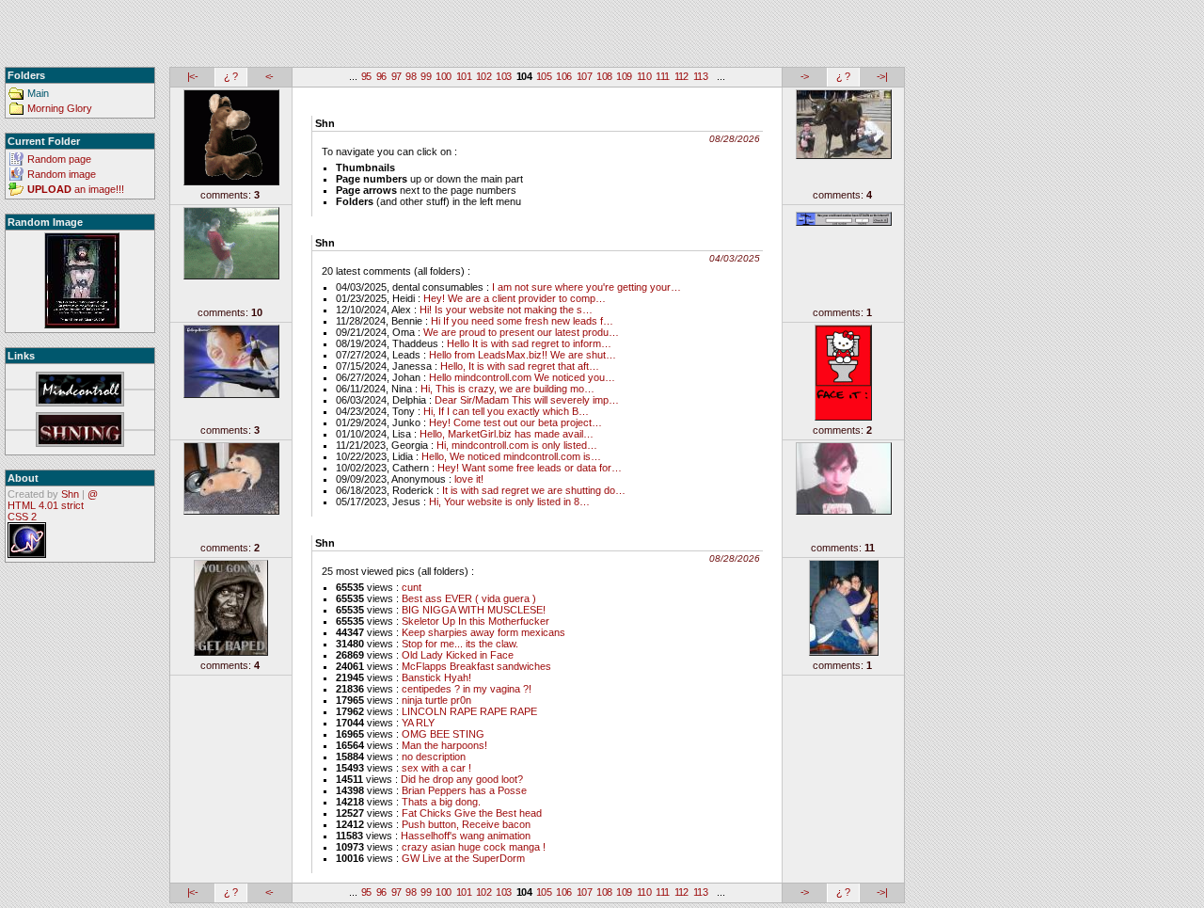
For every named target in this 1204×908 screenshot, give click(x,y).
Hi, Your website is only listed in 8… (509, 501)
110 (644, 76)
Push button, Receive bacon (466, 824)
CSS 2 (22, 516)
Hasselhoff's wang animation (466, 835)
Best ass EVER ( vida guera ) (469, 598)
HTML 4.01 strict (46, 505)
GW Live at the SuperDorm (463, 858)
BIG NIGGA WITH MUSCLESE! (474, 609)
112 (681, 76)
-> (804, 76)
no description (434, 756)
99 (425, 76)
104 (523, 76)
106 (563, 76)
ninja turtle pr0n (436, 700)
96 (381, 76)
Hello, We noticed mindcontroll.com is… (511, 456)
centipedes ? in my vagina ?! (466, 688)
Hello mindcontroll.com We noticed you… (522, 377)
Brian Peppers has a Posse (464, 790)
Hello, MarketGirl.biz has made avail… (507, 433)
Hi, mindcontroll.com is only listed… (516, 445)
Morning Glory (59, 108)
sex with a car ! (436, 767)
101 (463, 76)
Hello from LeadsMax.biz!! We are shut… (522, 354)
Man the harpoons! (444, 745)
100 (443, 76)
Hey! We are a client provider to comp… (514, 298)
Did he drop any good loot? (462, 779)
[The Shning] (80, 430)
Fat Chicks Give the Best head (472, 813)
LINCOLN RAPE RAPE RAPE (469, 711)
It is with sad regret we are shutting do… (534, 490)
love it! (468, 479)
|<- (192, 76)
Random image (61, 174)
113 (700, 76)
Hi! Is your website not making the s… (506, 309)
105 (543, 76)
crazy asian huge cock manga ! (474, 846)
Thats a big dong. (441, 801)
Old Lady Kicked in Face (458, 655)
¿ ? (230, 76)
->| (882, 76)
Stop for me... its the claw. (460, 643)
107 (584, 76)
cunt (411, 587)
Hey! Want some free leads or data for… (529, 467)
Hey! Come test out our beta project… (515, 422)
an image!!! (75, 189)
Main (38, 93)
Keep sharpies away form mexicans (483, 632)
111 (662, 76)
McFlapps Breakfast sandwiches (476, 666)
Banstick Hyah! (436, 677)
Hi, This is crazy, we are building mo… (507, 388)
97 (396, 76)
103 (503, 76)
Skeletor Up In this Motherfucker (475, 621)
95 (366, 76)
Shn (70, 494)
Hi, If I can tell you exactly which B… (506, 411)
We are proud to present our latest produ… (521, 332)
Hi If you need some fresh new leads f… (522, 321)
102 (483, 76)
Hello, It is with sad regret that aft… (519, 366)
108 (603, 76)
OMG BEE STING (443, 734)
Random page (59, 159)
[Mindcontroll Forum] (80, 390)
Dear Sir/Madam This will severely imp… (527, 400)
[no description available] (81, 281)
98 (410, 76)
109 (623, 76)
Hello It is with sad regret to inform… (529, 343)
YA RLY (418, 722)
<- (269, 76)
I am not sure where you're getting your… (586, 287)
